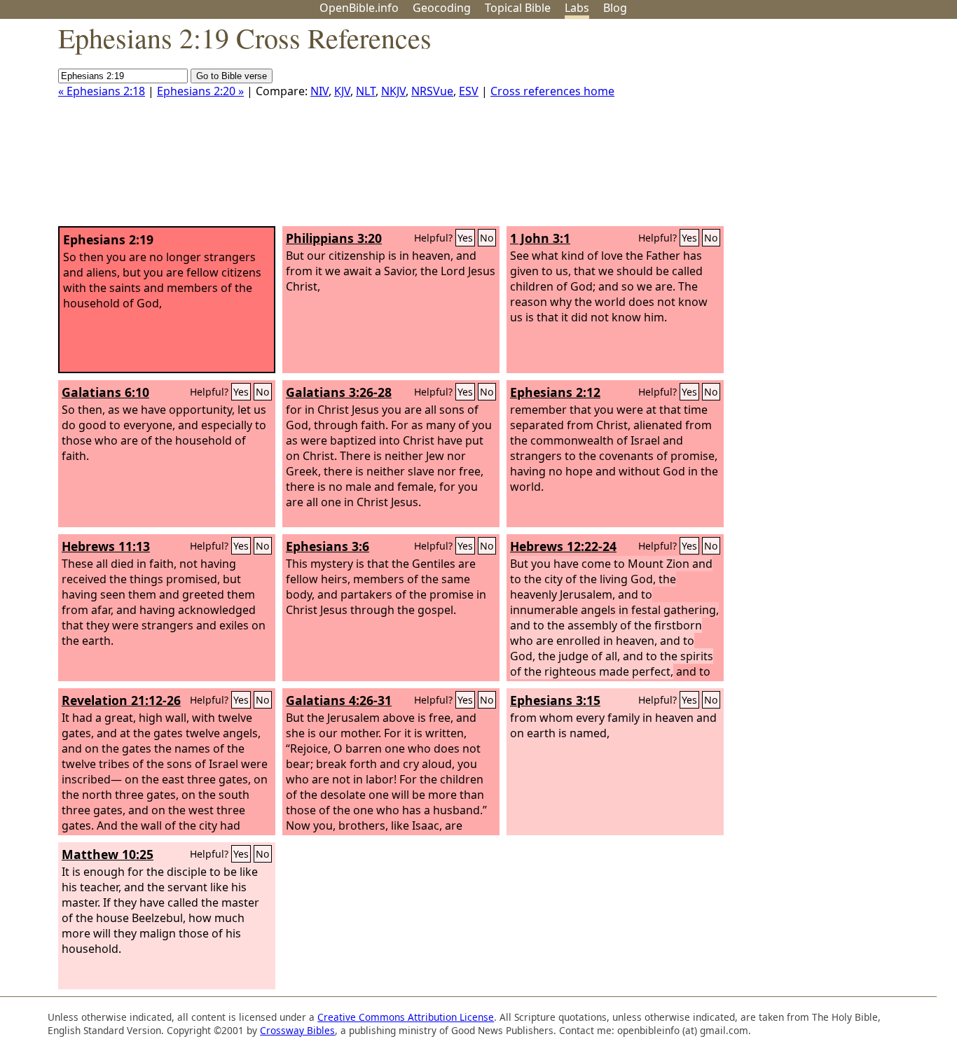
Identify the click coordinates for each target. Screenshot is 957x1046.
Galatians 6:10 (105, 392)
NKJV (393, 91)
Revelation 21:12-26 (121, 700)
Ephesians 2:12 (555, 392)
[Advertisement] (815, 128)
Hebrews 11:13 (106, 546)
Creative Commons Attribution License (405, 1017)
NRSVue (432, 91)
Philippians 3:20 (334, 238)
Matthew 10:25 (107, 854)
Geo (442, 7)
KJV (342, 91)
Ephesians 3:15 (555, 700)
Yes (465, 237)
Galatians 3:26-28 (339, 392)
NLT (366, 91)
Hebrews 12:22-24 (563, 546)
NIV (319, 91)
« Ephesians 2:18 (101, 91)
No (487, 237)
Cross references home (552, 91)
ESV (468, 91)
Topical (518, 7)
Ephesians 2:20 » (200, 91)
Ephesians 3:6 (327, 546)
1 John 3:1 (540, 238)
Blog (615, 7)
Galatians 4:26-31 (339, 700)
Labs (577, 7)
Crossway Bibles (297, 1030)
